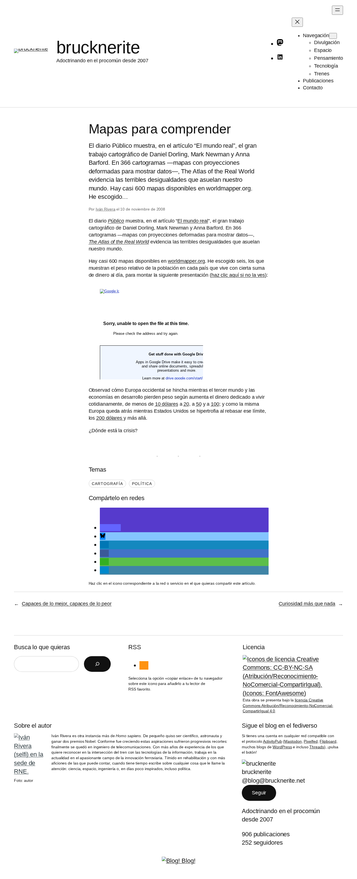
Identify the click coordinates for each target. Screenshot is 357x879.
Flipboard (328, 741)
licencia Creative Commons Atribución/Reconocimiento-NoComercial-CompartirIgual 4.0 (288, 705)
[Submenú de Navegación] (333, 36)
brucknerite (98, 47)
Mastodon (292, 741)
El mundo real (192, 221)
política (142, 483)
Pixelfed (310, 741)
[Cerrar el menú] (297, 22)
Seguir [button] (259, 793)
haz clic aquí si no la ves (238, 275)
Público (116, 221)
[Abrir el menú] (337, 10)
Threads (316, 747)
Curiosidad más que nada (307, 603)
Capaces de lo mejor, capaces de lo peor (67, 603)
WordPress (282, 747)
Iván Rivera (105, 209)
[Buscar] (97, 664)
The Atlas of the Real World (119, 242)
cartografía (107, 483)
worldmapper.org (186, 261)
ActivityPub (272, 741)
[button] (110, 527)
